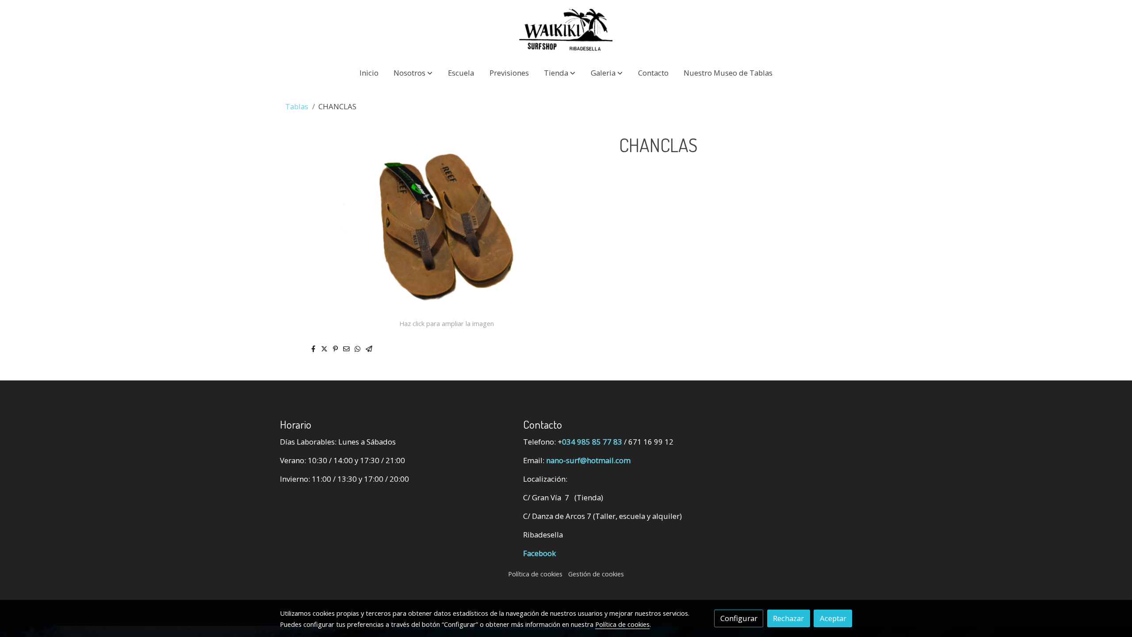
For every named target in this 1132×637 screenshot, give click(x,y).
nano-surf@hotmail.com (588, 460)
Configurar (738, 618)
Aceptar (833, 618)
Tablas (296, 106)
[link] (566, 30)
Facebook (539, 553)
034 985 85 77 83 (592, 442)
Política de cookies (535, 573)
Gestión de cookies (596, 573)
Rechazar (788, 618)
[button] (413, 73)
